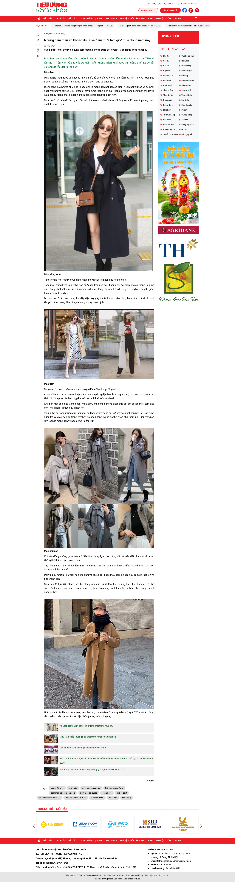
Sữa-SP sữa (186, 85)
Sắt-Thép (167, 119)
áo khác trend (97, 798)
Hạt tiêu (166, 65)
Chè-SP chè (168, 75)
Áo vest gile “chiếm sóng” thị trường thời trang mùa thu (86, 725)
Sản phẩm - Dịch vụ (91, 18)
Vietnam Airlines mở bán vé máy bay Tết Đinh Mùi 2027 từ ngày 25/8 (204, 25)
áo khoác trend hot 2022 (49, 798)
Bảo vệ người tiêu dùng (132, 18)
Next (201, 824)
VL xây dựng (186, 114)
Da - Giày (185, 100)
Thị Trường (60, 33)
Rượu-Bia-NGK (187, 80)
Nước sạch (167, 85)
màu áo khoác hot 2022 (76, 798)
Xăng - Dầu (168, 105)
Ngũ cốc (166, 70)
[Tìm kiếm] (197, 10)
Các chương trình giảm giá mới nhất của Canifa (83, 747)
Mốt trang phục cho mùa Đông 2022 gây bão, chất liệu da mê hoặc (92, 769)
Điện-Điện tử (186, 105)
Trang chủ (48, 33)
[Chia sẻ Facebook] (38, 56)
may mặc (73, 788)
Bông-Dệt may (57, 788)
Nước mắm (167, 100)
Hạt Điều (185, 60)
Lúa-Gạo (167, 56)
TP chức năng (169, 114)
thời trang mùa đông (114, 788)
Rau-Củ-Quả (186, 70)
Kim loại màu (168, 124)
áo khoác (113, 798)
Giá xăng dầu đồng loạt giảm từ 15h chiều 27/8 (74, 25)
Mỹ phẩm (167, 110)
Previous (33, 824)
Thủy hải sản (186, 95)
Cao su (166, 60)
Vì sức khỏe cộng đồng (160, 18)
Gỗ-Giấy (184, 75)
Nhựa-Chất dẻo (169, 129)
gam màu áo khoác (88, 793)
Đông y (184, 110)
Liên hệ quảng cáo (170, 10)
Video (178, 18)
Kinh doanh (110, 18)
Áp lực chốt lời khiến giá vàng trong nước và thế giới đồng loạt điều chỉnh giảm (134, 25)
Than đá (184, 119)
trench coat (122, 793)
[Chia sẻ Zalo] (38, 50)
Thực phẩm (168, 90)
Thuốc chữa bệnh (170, 134)
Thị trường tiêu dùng (66, 18)
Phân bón (167, 80)
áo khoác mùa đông (91, 788)
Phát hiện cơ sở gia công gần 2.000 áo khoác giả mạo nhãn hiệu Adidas (86, 58)
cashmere (107, 793)
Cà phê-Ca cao (187, 56)
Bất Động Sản (187, 134)
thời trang (126, 798)
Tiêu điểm (47, 18)
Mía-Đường (186, 65)
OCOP (184, 129)
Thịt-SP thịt (186, 90)
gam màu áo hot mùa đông (63, 793)
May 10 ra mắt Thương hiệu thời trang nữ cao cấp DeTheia (88, 736)
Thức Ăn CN (168, 95)
